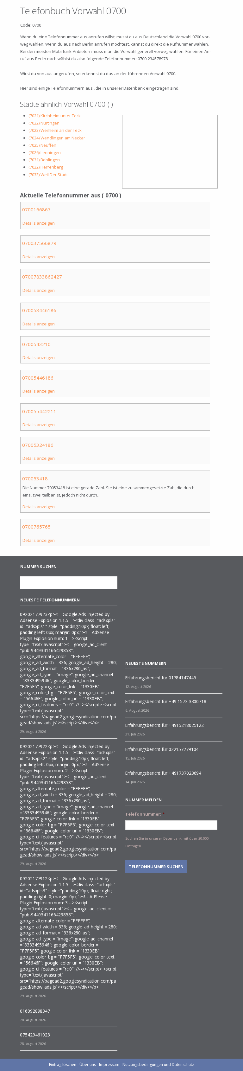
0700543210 (36, 344)
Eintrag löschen (62, 1064)
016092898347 (35, 1011)
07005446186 (37, 378)
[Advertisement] (178, 608)
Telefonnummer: (145, 814)
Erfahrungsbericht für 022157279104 (161, 749)
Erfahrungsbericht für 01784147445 (160, 678)
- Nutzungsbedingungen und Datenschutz (157, 1064)
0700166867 (36, 209)
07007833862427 (42, 276)
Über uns (87, 1064)
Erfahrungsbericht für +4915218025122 (164, 725)
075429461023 (35, 1035)
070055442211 (39, 411)
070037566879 (39, 243)
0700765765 (36, 526)
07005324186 (37, 445)
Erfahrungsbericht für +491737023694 (163, 773)
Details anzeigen (38, 223)
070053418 (35, 478)
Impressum (109, 1064)
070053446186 (39, 310)
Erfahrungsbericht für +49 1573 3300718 (165, 701)
